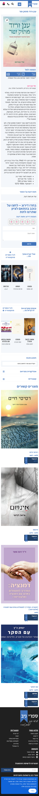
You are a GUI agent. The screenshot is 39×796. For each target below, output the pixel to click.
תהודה (17, 339)
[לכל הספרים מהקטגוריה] (10, 252)
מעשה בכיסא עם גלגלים (6, 340)
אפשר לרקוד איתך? (29, 340)
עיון (10, 88)
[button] (19, 4)
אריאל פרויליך (17, 289)
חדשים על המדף (17, 88)
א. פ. (5, 289)
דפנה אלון (29, 344)
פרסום (29, 244)
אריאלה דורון (6, 344)
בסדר (32, 791)
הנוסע (18, 286)
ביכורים (26, 88)
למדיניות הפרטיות (30, 786)
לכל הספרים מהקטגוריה (10, 256)
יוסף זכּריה (17, 342)
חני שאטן (30, 289)
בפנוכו (29, 286)
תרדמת (6, 286)
